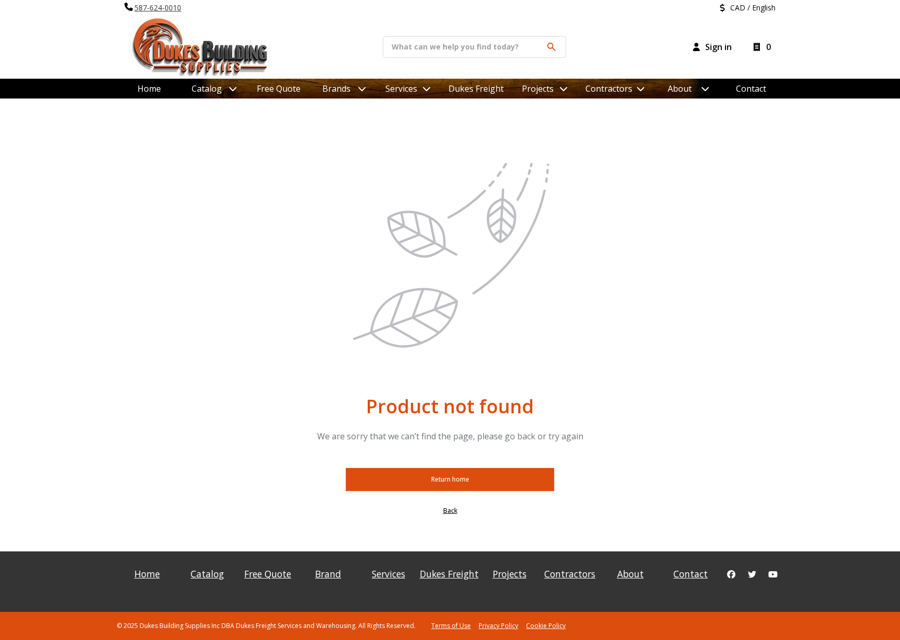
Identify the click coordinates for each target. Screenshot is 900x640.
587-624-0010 (157, 8)
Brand (328, 574)
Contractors (608, 88)
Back (450, 510)
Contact (751, 88)
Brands (336, 88)
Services (401, 88)
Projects (538, 88)
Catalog (207, 574)
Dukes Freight (476, 88)
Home (149, 88)
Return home (450, 479)
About (680, 88)
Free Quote (279, 88)
